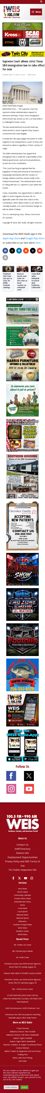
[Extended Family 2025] (22, 400)
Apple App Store (11, 238)
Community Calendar (22, 895)
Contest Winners (22, 1048)
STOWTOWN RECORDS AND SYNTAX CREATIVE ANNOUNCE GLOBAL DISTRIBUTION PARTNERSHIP (22, 998)
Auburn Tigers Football (22, 1038)
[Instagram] (31, 878)
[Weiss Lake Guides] (22, 674)
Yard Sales (22, 1061)
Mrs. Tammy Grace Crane (22, 989)
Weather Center (22, 931)
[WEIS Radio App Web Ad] (22, 745)
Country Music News (22, 898)
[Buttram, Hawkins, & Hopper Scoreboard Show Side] (22, 569)
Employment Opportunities (23, 857)
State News (22, 928)
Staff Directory (22, 848)
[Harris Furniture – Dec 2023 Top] (22, 365)
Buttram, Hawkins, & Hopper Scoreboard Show (22, 1044)
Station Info (22, 852)
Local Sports (23, 911)
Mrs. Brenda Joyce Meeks (22, 951)
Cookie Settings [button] (11, 1087)
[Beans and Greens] (22, 435)
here (37, 242)
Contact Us (22, 844)
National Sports (22, 918)
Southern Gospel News (22, 924)
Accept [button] (24, 1087)
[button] (41, 1)
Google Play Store (34, 238)
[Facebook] (13, 878)
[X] (19, 878)
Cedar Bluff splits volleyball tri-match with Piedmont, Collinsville (36, 280)
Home (22, 905)
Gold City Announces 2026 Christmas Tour (22, 1008)
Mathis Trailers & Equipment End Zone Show (22, 1051)
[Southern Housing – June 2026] (22, 476)
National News (22, 915)
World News (23, 934)
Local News (22, 908)
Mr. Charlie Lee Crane (22, 945)
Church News (22, 892)
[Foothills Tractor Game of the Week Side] (22, 639)
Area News (22, 888)
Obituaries (22, 921)
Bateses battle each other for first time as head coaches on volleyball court (22, 281)
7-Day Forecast (22, 1028)
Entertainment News (22, 901)
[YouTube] (25, 878)
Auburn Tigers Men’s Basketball (22, 1041)
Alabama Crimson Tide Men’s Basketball (22, 1035)
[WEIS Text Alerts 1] (22, 710)
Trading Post (22, 1054)
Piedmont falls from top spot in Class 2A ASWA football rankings (7, 280)
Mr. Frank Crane (22, 957)
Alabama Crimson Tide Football (22, 1031)
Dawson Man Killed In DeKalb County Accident (22, 973)
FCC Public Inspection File (22, 869)
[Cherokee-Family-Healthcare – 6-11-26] (22, 525)
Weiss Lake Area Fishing (22, 1058)
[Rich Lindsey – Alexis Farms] (22, 325)
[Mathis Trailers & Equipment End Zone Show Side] (22, 604)
